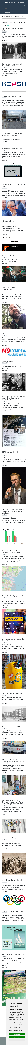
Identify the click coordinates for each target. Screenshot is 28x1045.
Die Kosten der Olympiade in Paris (14, 596)
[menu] (3, 2)
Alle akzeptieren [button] (17, 1034)
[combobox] (24, 5)
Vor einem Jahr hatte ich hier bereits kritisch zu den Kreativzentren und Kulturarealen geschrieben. (14, 366)
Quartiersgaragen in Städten (12, 96)
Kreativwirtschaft (7, 361)
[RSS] (25, 2)
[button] (2, 8)
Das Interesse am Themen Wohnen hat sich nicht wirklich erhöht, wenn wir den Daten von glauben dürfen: (13, 699)
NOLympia (5, 334)
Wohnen (4, 695)
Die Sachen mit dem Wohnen (12, 694)
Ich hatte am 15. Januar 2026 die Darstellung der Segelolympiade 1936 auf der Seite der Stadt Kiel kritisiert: (14, 36)
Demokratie (4, 32)
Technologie (5, 290)
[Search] (24, 5)
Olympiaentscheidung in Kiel (12, 880)
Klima (3, 222)
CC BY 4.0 (4, 1020)
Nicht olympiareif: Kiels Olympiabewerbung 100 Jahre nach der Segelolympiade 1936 (13, 802)
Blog (6, 8)
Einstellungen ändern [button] (17, 1040)
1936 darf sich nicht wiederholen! (13, 911)
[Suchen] (24, 8)
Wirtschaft (4, 362)
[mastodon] (19, 2)
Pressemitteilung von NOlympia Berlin (11, 139)
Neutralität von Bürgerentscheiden (14, 838)
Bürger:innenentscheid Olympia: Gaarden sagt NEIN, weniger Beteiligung (13, 511)
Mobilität (4, 98)
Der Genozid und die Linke (11, 256)
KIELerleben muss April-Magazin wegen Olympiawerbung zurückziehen (13, 398)
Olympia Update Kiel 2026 (11, 727)
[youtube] (23, 2)
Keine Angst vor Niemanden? (12, 149)
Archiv (8, 25)
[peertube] (21, 2)
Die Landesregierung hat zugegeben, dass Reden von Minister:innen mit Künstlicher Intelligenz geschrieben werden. (12, 71)
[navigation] (16, 8)
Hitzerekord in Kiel (8, 221)
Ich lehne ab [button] (17, 1037)
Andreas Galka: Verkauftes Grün (13, 955)
